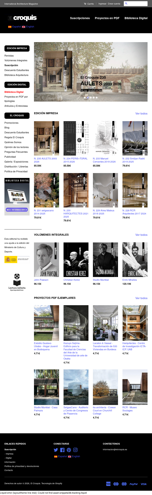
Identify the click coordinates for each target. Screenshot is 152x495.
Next (141, 72)
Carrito (90, 3)
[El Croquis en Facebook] (62, 449)
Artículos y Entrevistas (16, 106)
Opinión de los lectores (16, 147)
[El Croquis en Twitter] (56, 449)
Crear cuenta (114, 3)
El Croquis (35, 483)
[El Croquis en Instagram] (75, 449)
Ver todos (141, 113)
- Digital (8, 457)
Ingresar (102, 3)
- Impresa (8, 453)
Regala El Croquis (14, 137)
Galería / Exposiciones (16, 161)
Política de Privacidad (15, 171)
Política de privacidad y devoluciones (21, 466)
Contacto (8, 470)
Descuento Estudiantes (16, 70)
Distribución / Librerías (16, 166)
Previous (40, 72)
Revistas (9, 55)
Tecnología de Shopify (51, 483)
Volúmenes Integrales (15, 60)
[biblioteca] (17, 196)
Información (9, 461)
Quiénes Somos (12, 142)
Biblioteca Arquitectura (16, 75)
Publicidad (10, 156)
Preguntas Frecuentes (16, 151)
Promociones (11, 122)
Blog (6, 127)
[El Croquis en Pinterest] (69, 449)
